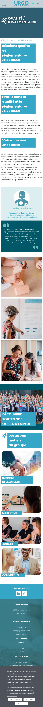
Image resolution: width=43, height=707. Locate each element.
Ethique (21, 652)
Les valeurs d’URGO (21, 627)
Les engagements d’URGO (21, 631)
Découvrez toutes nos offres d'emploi (16, 419)
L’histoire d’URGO (21, 613)
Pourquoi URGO (21, 662)
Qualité (21, 648)
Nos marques (21, 639)
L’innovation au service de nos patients (21, 617)
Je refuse (29, 699)
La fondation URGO (21, 634)
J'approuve (21, 704)
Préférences (15, 699)
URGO (3, 40)
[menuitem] (33, 3)
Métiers (10, 40)
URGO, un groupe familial (21, 610)
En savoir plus (12, 696)
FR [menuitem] (33, 3)
